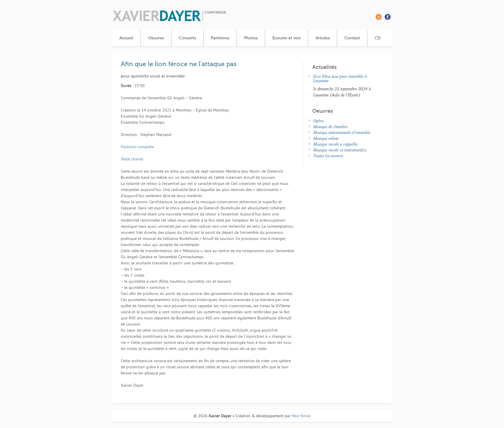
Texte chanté (132, 159)
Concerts (187, 38)
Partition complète (137, 147)
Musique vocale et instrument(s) (340, 149)
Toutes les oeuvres (328, 155)
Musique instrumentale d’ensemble (341, 132)
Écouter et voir (286, 38)
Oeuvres (156, 38)
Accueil (126, 38)
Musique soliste (326, 138)
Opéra (318, 120)
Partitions (220, 38)
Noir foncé (301, 416)
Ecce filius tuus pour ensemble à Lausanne (340, 78)
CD (378, 38)
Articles (323, 38)
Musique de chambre (330, 126)
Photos (251, 38)
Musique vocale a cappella (335, 144)
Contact (352, 38)
